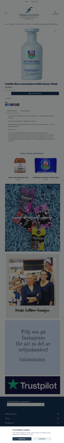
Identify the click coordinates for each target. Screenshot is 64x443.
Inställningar (42, 438)
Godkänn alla (22, 438)
